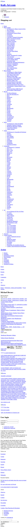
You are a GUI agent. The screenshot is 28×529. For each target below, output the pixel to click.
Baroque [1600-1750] (12, 80)
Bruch (8, 161)
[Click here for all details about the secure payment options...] (14, 481)
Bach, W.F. (9, 151)
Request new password (9, 428)
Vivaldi (8, 206)
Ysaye (8, 208)
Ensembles (9, 141)
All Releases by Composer (13, 147)
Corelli (8, 164)
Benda (8, 154)
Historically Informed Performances (15, 62)
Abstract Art (10, 218)
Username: (4, 420)
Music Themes (10, 215)
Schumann (9, 115)
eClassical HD (16, 344)
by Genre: (9, 213)
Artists (5, 130)
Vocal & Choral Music (12, 51)
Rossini (8, 190)
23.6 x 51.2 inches (11, 231)
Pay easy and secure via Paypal (8, 484)
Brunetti (9, 160)
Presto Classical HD (8, 344)
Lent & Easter (10, 66)
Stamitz (8, 197)
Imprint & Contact (11, 239)
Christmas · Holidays (12, 65)
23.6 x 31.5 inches (11, 228)
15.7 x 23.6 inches (11, 225)
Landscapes (10, 214)
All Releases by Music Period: (14, 72)
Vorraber (9, 121)
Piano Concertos (11, 40)
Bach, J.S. (9, 148)
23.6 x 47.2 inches (11, 229)
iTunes (17, 343)
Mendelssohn (10, 108)
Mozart (8, 109)
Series (5, 122)
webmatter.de (9, 517)
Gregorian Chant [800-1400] (14, 77)
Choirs (8, 139)
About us (6, 233)
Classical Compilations (12, 63)
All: (2, 521)
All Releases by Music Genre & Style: (16, 29)
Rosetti (8, 112)
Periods (2, 272)
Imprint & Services (8, 510)
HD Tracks (22, 344)
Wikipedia (3, 475)
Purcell (8, 183)
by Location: (10, 220)
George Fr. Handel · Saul (20, 298)
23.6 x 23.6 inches (11, 226)
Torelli (8, 203)
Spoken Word (10, 69)
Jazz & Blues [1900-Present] (14, 90)
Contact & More (8, 235)
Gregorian (9, 104)
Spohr (8, 196)
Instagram (3, 459)
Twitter (2, 456)
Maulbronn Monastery (12, 221)
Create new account (8, 426)
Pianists (9, 133)
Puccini (8, 182)
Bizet (8, 155)
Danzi (8, 165)
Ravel (8, 187)
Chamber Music (11, 45)
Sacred (8, 52)
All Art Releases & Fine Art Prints (15, 211)
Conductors (10, 143)
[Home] (3, 1)
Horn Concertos (11, 43)
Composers (6, 146)
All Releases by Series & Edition (15, 123)
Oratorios (9, 54)
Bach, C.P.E (10, 150)
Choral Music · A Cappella (13, 58)
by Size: (9, 224)
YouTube (3, 462)
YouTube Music (16, 340)
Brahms (9, 98)
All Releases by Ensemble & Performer (16, 132)
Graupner (9, 172)
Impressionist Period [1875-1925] (15, 84)
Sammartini (9, 192)
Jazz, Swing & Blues (12, 68)
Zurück (2, 526)
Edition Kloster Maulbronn (7, 338)
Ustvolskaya (10, 204)
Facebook (3, 454)
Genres (2, 269)
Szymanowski (10, 116)
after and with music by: (13, 94)
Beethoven (9, 97)
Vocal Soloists (10, 137)
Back (2, 525)
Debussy (9, 101)
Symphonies (10, 36)
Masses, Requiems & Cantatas (14, 55)
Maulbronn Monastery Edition (14, 126)
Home (2, 23)
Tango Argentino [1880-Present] (15, 89)
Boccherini (9, 157)
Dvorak (9, 102)
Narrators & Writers (11, 144)
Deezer (6, 340)
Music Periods (7, 70)
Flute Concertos (11, 44)
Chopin (8, 100)
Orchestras (9, 140)
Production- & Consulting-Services (15, 245)
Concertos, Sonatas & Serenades (15, 37)
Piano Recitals (10, 48)
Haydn (8, 107)
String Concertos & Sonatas (13, 38)
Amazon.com (12, 343)
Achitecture (10, 217)
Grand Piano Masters (12, 128)
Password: (4, 422)
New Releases (10, 30)
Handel (8, 105)
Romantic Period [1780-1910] (14, 83)
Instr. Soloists (10, 136)
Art (4, 210)
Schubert (9, 114)
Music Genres (7, 27)
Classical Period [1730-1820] (14, 82)
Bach (8, 95)
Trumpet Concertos (11, 41)
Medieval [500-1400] (12, 76)
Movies (5, 91)
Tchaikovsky (10, 118)
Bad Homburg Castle (12, 222)
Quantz (8, 111)
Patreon (2, 472)
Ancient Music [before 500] (13, 73)
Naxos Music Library (6, 469)
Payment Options (11, 240)
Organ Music (10, 49)
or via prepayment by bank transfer (9, 487)
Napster (10, 340)
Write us (9, 238)
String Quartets (10, 47)
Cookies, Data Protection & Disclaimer (16, 246)
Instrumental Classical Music (14, 33)
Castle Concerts (11, 129)
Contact (2, 497)
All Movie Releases (11, 93)
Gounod (9, 171)
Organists (9, 135)
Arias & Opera (10, 56)
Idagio (5, 343)
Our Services (4, 500)
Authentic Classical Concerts (14, 125)
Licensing (9, 243)
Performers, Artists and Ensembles (13, 287)
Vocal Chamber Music (12, 59)
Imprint (2, 495)
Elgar (8, 169)
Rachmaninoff (10, 186)
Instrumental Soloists (9, 255)
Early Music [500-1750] (13, 75)
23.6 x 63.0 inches (11, 232)
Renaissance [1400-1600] (13, 79)
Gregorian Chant (11, 61)
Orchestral (9, 34)
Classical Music (11, 31)
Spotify (2, 340)
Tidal (8, 343)
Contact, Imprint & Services (14, 236)
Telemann (9, 119)
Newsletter (9, 242)
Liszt (8, 178)
